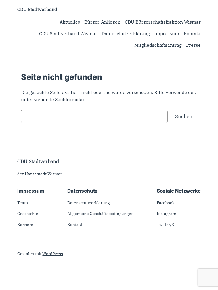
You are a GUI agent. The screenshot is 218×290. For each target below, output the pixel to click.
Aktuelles (70, 22)
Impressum (166, 33)
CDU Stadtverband (37, 9)
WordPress (52, 253)
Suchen (183, 116)
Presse (193, 45)
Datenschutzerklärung (126, 33)
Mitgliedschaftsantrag (158, 45)
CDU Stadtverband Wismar (68, 33)
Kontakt (192, 33)
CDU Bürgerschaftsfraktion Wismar (163, 22)
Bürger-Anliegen (102, 22)
